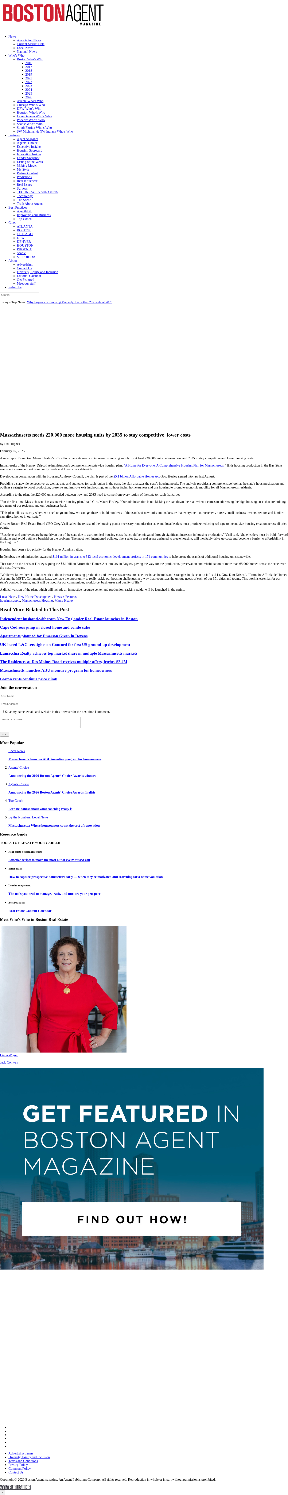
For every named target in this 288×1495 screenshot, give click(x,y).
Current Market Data (30, 44)
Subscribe (15, 287)
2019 (28, 74)
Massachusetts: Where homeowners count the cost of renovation (54, 825)
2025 (28, 93)
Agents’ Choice (27, 143)
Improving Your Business (34, 215)
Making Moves (27, 165)
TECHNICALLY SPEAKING (37, 192)
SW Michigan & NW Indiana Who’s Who (45, 131)
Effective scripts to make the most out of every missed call (49, 860)
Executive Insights (29, 146)
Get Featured (25, 279)
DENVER (24, 241)
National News (27, 51)
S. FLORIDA (26, 257)
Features (14, 135)
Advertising (24, 264)
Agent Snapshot (27, 139)
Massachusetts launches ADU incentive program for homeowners (54, 759)
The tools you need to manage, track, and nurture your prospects (54, 893)
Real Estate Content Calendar (29, 911)
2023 (28, 86)
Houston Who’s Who (31, 112)
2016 (28, 63)
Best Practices (17, 207)
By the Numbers (19, 817)
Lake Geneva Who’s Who (34, 116)
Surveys (22, 188)
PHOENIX (24, 249)
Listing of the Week (30, 162)
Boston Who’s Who (30, 59)
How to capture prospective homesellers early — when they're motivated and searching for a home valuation (85, 877)
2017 (28, 67)
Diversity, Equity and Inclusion (37, 272)
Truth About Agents (30, 203)
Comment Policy (19, 1468)
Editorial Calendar (29, 276)
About (12, 260)
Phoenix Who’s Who (31, 120)
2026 (28, 97)
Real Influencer (27, 181)
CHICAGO (25, 234)
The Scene (24, 200)
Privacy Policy (18, 1465)
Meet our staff (26, 283)
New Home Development (35, 596)
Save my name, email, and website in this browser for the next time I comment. (57, 712)
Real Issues (24, 184)
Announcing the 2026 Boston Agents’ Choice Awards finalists (51, 792)
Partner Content (27, 173)
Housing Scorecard (29, 150)
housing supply (10, 600)
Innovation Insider (29, 154)
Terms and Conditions (23, 1461)
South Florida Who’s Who (34, 127)
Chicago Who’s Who (31, 105)
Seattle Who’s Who (30, 124)
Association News (29, 40)
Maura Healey (64, 600)
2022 (28, 82)
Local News (25, 48)
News (12, 36)
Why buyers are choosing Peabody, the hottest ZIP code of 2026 (69, 302)
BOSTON (24, 230)
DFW (20, 238)
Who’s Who (16, 55)
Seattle (21, 253)
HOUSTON (25, 245)
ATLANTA (25, 226)
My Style (23, 169)
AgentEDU (24, 211)
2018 (28, 70)
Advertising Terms (20, 1453)
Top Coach (24, 219)
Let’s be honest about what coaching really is (40, 809)
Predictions (24, 177)
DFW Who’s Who (29, 108)
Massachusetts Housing (37, 600)
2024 (28, 89)
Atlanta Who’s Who (30, 101)
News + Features (65, 596)
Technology (25, 196)
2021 (28, 78)
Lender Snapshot (28, 158)
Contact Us (24, 268)
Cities (12, 222)
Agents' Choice (18, 767)
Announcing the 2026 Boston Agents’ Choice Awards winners (52, 775)
